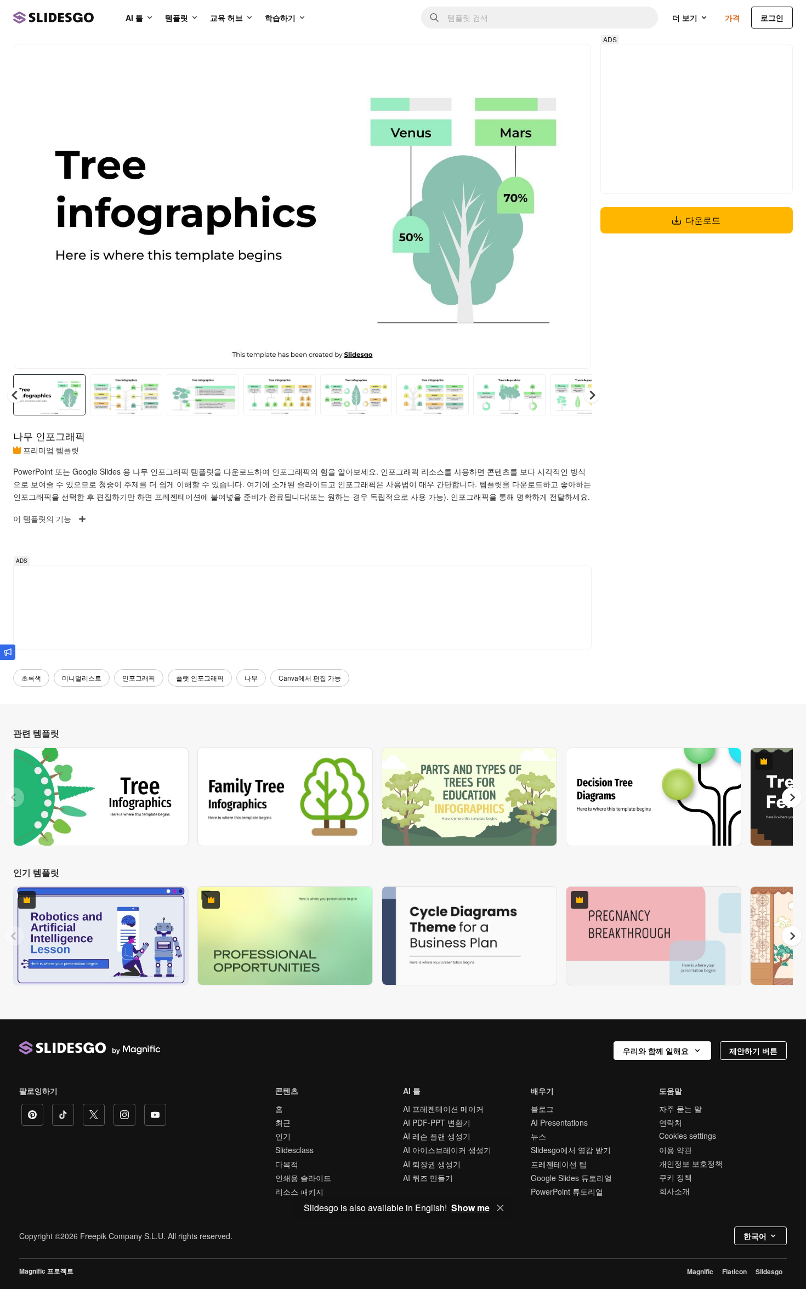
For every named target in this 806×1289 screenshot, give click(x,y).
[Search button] (434, 17)
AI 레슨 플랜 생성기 (436, 1136)
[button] (592, 395)
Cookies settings (687, 1135)
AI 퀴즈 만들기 (428, 1177)
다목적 (286, 1164)
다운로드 (702, 220)
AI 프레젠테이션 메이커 (443, 1108)
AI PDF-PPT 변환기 (436, 1122)
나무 (251, 677)
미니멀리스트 (81, 677)
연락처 (670, 1122)
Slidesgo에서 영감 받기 (571, 1149)
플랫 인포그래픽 (200, 677)
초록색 (31, 677)
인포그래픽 (138, 677)
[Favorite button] (544, 61)
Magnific (700, 1271)
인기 (283, 1136)
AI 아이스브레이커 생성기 (447, 1149)
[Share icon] (572, 61)
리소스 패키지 (299, 1191)
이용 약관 (675, 1149)
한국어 (755, 1235)
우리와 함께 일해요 (656, 1050)
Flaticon (734, 1271)
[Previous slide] (14, 797)
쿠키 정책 (675, 1177)
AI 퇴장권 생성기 (432, 1164)
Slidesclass (294, 1149)
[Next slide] (574, 206)
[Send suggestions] (7, 652)
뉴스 (538, 1136)
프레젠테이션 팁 (559, 1164)
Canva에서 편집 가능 (310, 677)
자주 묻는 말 (680, 1108)
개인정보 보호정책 (691, 1163)
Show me (470, 1208)
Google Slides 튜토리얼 (571, 1177)
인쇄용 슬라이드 (303, 1177)
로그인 (772, 17)
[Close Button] (501, 1208)
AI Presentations (559, 1122)
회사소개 (674, 1191)
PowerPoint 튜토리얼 (567, 1191)
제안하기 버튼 (753, 1050)
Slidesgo (769, 1271)
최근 (283, 1122)
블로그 (542, 1108)
